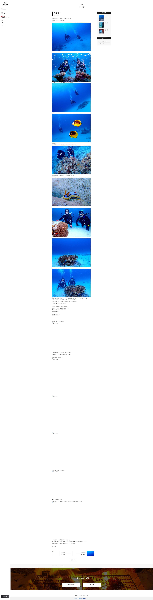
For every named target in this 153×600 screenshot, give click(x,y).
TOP (53, 566)
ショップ (2, 25)
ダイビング (103, 41)
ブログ (2, 20)
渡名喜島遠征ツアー (56, 314)
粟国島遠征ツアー (55, 311)
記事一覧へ (73, 560)
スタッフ (2, 22)
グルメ (102, 43)
